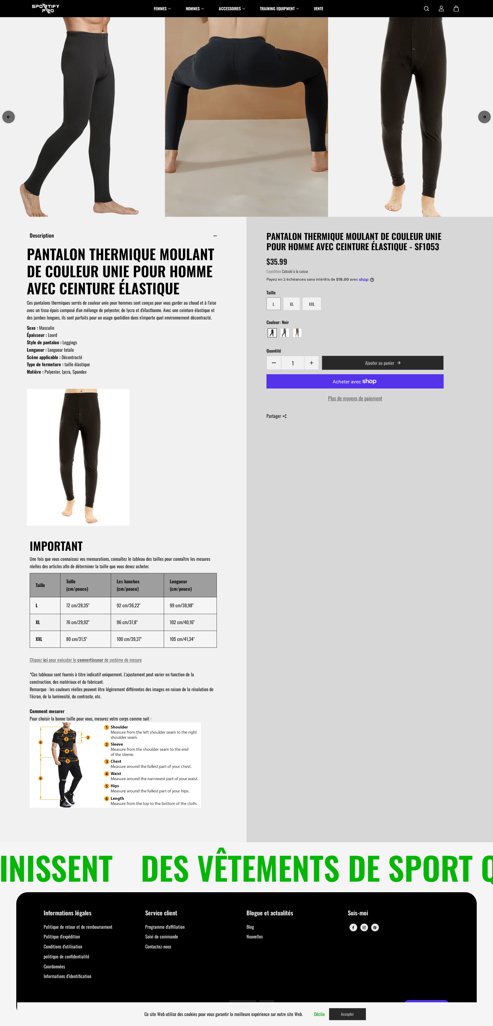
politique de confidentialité (66, 956)
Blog (250, 926)
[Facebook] (353, 927)
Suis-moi (358, 913)
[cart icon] (456, 8)
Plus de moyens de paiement (355, 398)
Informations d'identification (67, 976)
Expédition (273, 271)
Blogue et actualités (269, 913)
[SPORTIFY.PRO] (45, 8)
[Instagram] (364, 927)
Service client (161, 913)
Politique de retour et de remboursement (78, 926)
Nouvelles (254, 936)
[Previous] (8, 117)
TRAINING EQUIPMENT (277, 8)
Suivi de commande (161, 936)
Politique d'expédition (62, 936)
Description (42, 235)
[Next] (484, 117)
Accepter (347, 1014)
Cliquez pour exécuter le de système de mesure (86, 659)
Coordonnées (54, 966)
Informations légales (68, 913)
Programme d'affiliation (165, 926)
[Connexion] (441, 8)
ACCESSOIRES (230, 8)
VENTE (318, 8)
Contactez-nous (158, 946)
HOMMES (193, 8)
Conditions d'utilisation (63, 946)
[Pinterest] (374, 927)
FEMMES (160, 8)
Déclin (319, 1014)
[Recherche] (426, 8)
